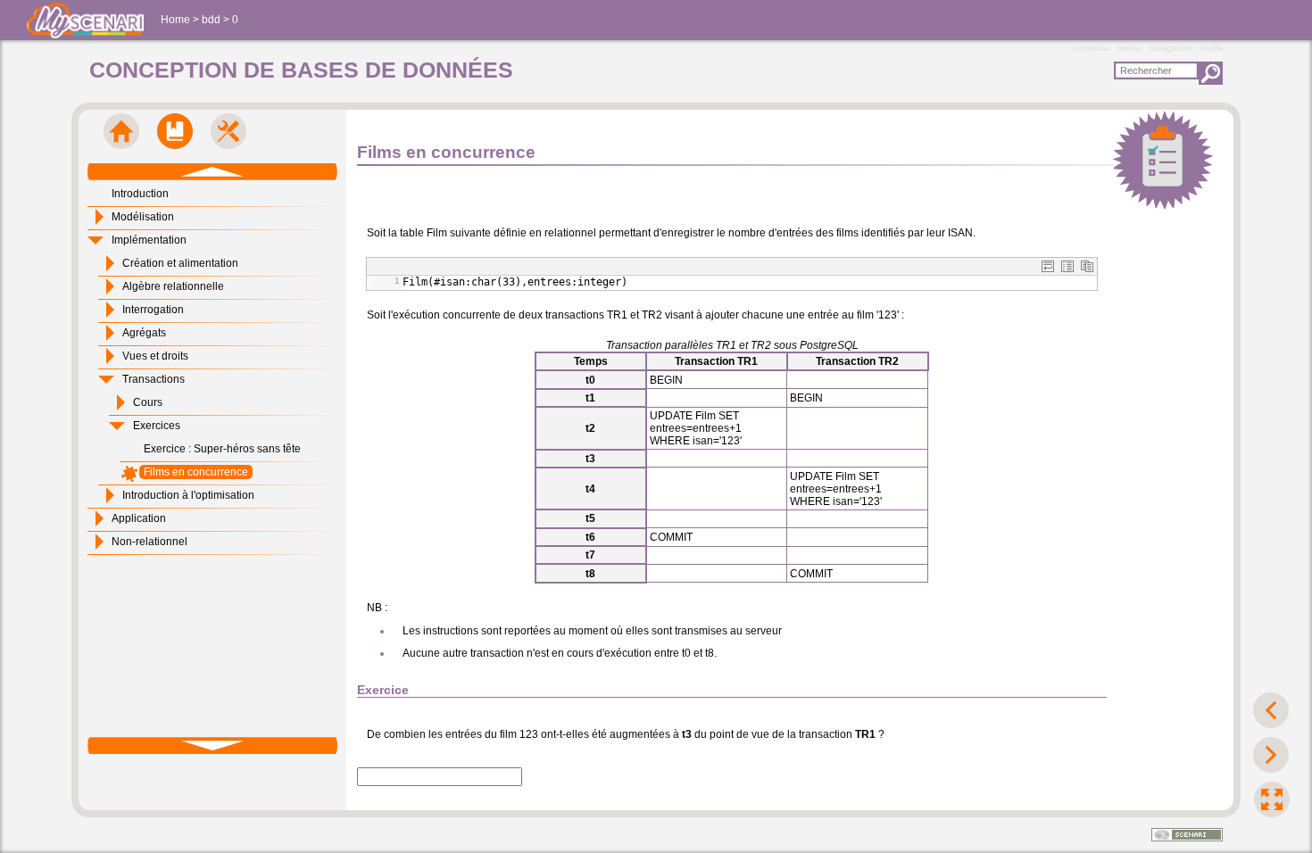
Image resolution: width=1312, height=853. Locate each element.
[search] (1156, 70)
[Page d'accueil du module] (121, 131)
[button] (1048, 266)
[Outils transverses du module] (228, 131)
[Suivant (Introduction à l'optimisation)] (1271, 755)
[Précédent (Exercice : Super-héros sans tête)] (1271, 710)
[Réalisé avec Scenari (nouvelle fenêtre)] (1187, 836)
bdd (211, 19)
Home (175, 19)
